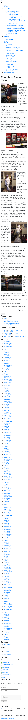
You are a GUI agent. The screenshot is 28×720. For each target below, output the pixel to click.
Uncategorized (7, 644)
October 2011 (7, 551)
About (5, 6)
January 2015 (7, 490)
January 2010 (7, 584)
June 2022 (6, 351)
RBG (12, 331)
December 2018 (7, 416)
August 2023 (7, 341)
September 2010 (8, 571)
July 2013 (6, 518)
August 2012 (7, 535)
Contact (6, 74)
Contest (5, 36)
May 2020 (6, 390)
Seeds (7, 67)
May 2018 (6, 427)
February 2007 (7, 639)
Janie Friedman (7, 336)
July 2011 (6, 556)
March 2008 (7, 618)
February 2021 (7, 376)
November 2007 (8, 625)
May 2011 (6, 559)
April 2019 (6, 410)
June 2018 (6, 426)
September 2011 (8, 553)
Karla (5, 330)
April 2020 (6, 391)
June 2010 (6, 576)
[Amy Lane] (4, 0)
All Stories (8, 44)
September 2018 (8, 421)
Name (7, 52)
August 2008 (7, 611)
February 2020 (7, 395)
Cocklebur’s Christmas (11, 49)
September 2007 (8, 628)
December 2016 (7, 454)
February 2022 (7, 357)
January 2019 (7, 415)
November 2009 (8, 587)
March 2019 (6, 412)
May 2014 (6, 503)
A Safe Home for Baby (11, 69)
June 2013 (6, 520)
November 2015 (7, 474)
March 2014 (6, 506)
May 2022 (6, 352)
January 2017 (7, 452)
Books (5, 9)
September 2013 (8, 515)
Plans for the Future (8, 324)
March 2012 (6, 543)
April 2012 (6, 542)
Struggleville (9, 53)
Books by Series (10, 13)
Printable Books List (11, 33)
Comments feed (7, 653)
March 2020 (7, 393)
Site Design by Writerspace (7, 718)
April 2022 (6, 354)
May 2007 (6, 634)
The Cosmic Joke (10, 61)
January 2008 (7, 622)
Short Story (9, 58)
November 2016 (7, 456)
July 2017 (6, 443)
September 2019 (8, 402)
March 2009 (7, 600)
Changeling (9, 64)
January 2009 (7, 603)
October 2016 (7, 457)
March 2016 (6, 468)
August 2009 (7, 592)
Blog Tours (8, 39)
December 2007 (8, 623)
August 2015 (7, 479)
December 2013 (7, 510)
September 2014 (8, 496)
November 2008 (8, 606)
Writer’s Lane (7, 8)
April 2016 (6, 467)
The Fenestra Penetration (12, 47)
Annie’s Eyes (9, 71)
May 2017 (6, 446)
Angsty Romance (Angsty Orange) (14, 27)
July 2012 (6, 537)
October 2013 (7, 514)
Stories (5, 42)
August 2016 (7, 460)
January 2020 (7, 396)
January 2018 (7, 434)
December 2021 (7, 360)
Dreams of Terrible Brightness (13, 50)
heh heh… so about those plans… (12, 323)
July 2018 (6, 424)
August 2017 (7, 442)
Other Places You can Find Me (11, 321)
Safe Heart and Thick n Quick (15, 330)
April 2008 (6, 617)
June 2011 (6, 557)
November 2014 (7, 493)
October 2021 (7, 363)
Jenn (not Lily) (7, 333)
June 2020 (6, 388)
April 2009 (6, 598)
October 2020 (7, 382)
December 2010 (7, 567)
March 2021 (6, 374)
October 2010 (7, 570)
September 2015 (8, 478)
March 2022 (7, 355)
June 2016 (6, 463)
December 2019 (7, 398)
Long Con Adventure (14, 19)
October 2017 (7, 438)
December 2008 (8, 604)
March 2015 (6, 487)
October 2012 (7, 532)
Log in (5, 650)
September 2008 (8, 609)
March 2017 (6, 449)
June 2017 (6, 445)
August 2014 (7, 498)
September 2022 (8, 346)
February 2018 (7, 432)
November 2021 (7, 362)
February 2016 (7, 470)
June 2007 (6, 633)
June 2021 (6, 370)
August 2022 (7, 348)
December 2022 (8, 343)
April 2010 (6, 579)
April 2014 (6, 504)
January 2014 (7, 509)
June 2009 (6, 595)
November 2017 (7, 437)
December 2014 (7, 492)
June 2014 (6, 501)
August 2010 (7, 573)
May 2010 (6, 578)
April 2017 (6, 448)
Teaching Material (8, 72)
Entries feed (7, 651)
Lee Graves (6, 331)
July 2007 (6, 631)
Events (5, 38)
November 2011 (7, 550)
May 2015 (6, 484)
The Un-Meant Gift (10, 55)
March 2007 (7, 637)
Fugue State (6, 318)
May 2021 (6, 371)
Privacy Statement (4, 703)
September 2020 (8, 384)
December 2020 (8, 379)
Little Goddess (12, 24)
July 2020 (6, 387)
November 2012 (7, 531)
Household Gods (10, 66)
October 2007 (7, 626)
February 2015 (7, 489)
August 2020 (7, 385)
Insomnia (8, 63)
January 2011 (7, 565)
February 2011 (7, 564)
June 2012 (6, 539)
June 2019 (6, 407)
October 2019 (7, 401)
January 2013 (7, 528)
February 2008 (7, 620)
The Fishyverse (12, 14)
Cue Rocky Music (8, 320)
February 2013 (7, 526)
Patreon (5, 41)
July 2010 (6, 575)
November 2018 (7, 418)
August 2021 (7, 366)
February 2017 (7, 451)
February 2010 (7, 582)
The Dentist (15, 333)
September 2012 (8, 534)
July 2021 (6, 368)
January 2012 (7, 546)
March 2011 (6, 562)
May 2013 (6, 521)
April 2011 (6, 561)
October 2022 (7, 344)
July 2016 (6, 462)
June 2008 (6, 614)
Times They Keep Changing (19, 336)
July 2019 (6, 406)
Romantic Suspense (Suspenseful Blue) (15, 30)
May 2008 (6, 615)
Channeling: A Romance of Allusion (14, 56)
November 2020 (8, 380)
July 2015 (6, 481)
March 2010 (6, 581)
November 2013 (7, 512)
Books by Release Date (12, 11)
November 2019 (7, 399)
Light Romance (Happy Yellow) (13, 25)
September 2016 (8, 459)
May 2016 (6, 465)
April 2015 (6, 485)
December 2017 (7, 435)
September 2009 (8, 590)
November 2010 (7, 568)
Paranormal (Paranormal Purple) (14, 28)
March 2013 (6, 525)
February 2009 (7, 601)
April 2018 (6, 429)
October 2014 (7, 495)
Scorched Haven (10, 45)
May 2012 (6, 540)
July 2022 (6, 349)
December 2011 (7, 548)
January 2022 (7, 359)
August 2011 (7, 554)
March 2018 (6, 431)
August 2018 (7, 423)
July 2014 (6, 499)
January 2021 (7, 377)
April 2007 (6, 636)
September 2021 (8, 365)
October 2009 (7, 589)
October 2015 (7, 476)
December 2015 (7, 473)
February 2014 (7, 507)
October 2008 (7, 608)
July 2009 (6, 593)
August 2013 (7, 517)
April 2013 (6, 523)
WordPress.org (7, 654)
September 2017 (8, 440)
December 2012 (7, 529)
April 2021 (6, 373)
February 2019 (7, 413)
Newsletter (6, 34)
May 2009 (6, 597)
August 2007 (7, 629)
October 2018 (7, 420)
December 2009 (8, 586)
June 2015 (6, 482)
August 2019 (7, 404)
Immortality (9, 60)
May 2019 (6, 409)
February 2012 (7, 545)
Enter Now (3, 713)
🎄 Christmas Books (11, 31)
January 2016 (7, 471)
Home (5, 5)
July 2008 (6, 612)
